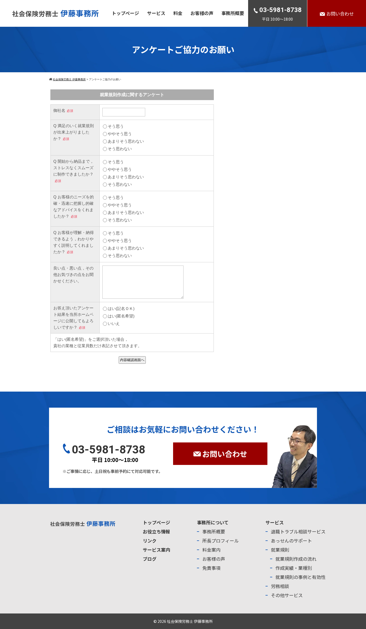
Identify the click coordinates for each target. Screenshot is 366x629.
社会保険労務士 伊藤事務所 (190, 621)
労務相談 (280, 586)
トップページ (125, 13)
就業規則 (280, 549)
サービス (156, 13)
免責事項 (211, 568)
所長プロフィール (220, 540)
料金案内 (211, 549)
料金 (177, 13)
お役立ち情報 (156, 531)
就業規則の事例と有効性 (300, 577)
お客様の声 (202, 13)
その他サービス (287, 595)
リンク (149, 540)
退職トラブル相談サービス (298, 531)
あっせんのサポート (291, 540)
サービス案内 (156, 549)
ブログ (149, 558)
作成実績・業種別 (293, 568)
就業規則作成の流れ (295, 558)
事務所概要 (232, 13)
